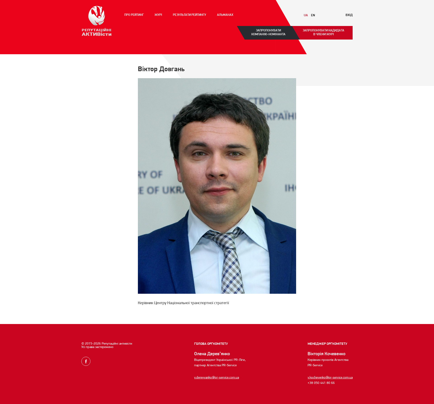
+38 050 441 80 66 (321, 383)
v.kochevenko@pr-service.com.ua (330, 377)
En (313, 15)
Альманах (225, 15)
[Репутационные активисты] (96, 21)
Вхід (349, 15)
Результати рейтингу (189, 15)
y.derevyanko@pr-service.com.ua (216, 377)
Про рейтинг (134, 15)
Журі (158, 15)
